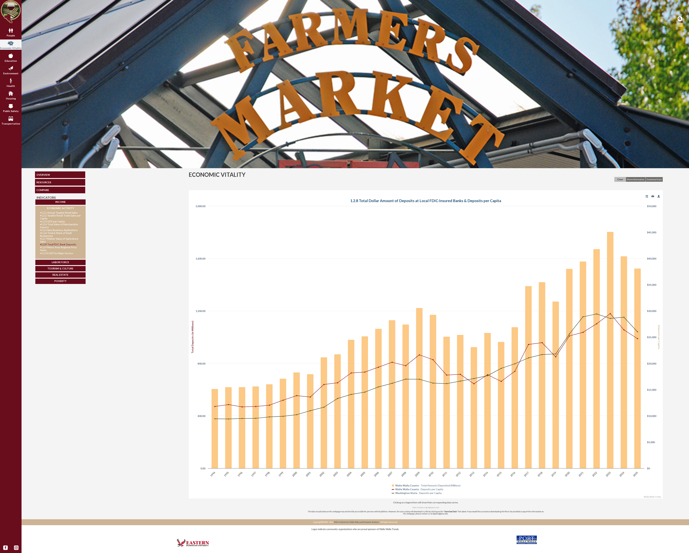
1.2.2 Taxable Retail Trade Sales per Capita (60, 217)
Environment (10, 73)
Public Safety (10, 111)
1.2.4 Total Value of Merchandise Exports (59, 226)
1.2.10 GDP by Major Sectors (56, 253)
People (11, 35)
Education (11, 60)
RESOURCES (43, 182)
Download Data (654, 179)
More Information (635, 179)
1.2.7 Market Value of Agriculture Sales (59, 240)
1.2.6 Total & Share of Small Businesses (56, 234)
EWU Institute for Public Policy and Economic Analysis (356, 522)
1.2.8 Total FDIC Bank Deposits (58, 244)
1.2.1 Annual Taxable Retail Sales (59, 212)
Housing (11, 98)
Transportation (10, 123)
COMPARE (42, 190)
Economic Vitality (10, 48)
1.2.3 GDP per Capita (52, 221)
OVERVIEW (43, 174)
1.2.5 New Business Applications (59, 230)
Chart (620, 179)
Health (11, 85)
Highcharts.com (433, 507)
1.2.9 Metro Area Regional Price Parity (58, 249)
